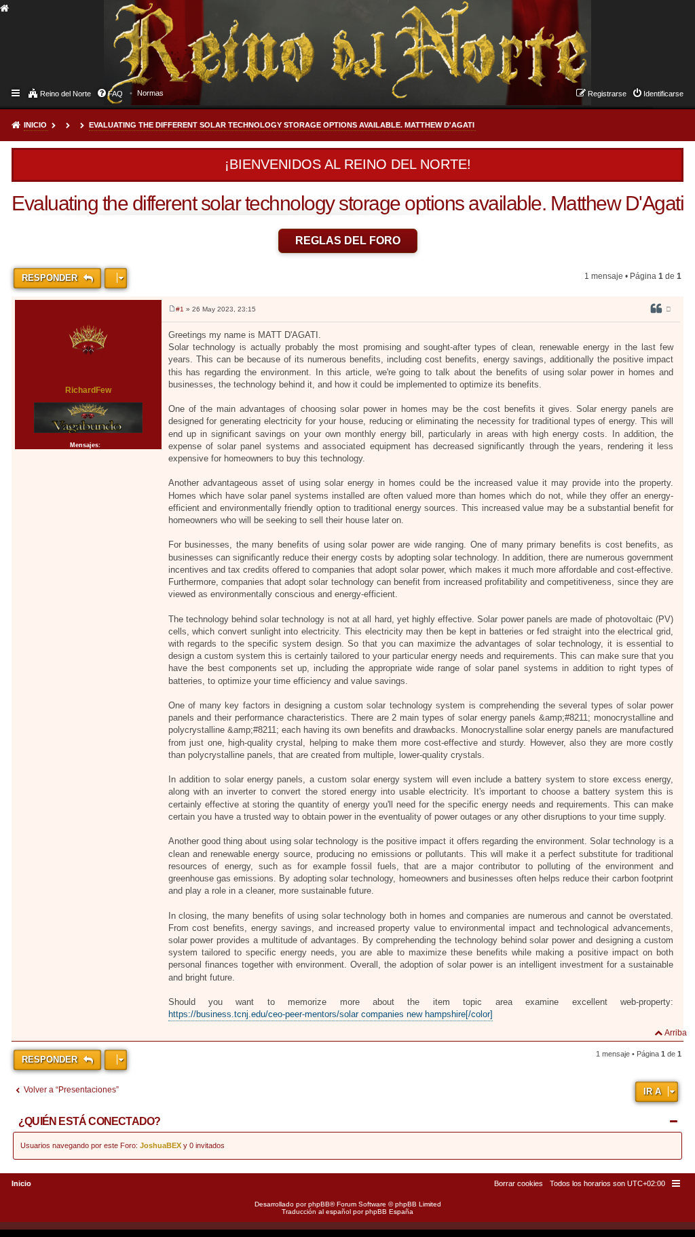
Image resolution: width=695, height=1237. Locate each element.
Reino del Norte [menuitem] (65, 94)
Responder (51, 278)
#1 (180, 309)
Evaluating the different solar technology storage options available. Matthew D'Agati (281, 125)
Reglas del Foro (347, 240)
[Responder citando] (656, 311)
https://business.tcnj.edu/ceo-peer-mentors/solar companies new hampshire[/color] (330, 1014)
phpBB (319, 1204)
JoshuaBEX (160, 1145)
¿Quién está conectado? (89, 1121)
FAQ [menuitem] (115, 94)
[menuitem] (150, 93)
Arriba (675, 1033)
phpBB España (389, 1211)
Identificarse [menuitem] (663, 94)
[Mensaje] (172, 309)
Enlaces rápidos (17, 92)
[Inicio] (116, 38)
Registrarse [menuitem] (607, 94)
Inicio (35, 125)
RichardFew (88, 390)
